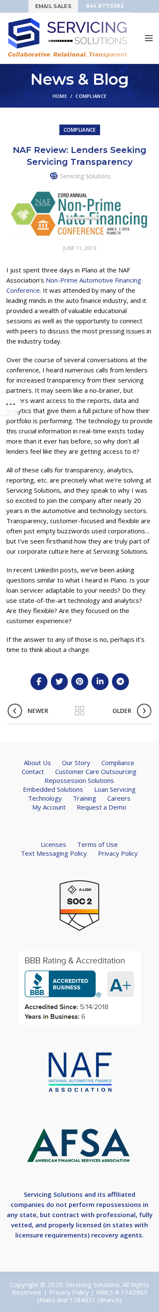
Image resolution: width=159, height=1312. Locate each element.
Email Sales (53, 6)
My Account (49, 807)
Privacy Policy (118, 853)
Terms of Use (97, 844)
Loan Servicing (115, 789)
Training (84, 798)
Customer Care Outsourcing (96, 771)
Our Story (76, 762)
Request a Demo (101, 807)
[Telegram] (120, 681)
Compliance (90, 96)
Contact (33, 771)
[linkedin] (100, 681)
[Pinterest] (79, 681)
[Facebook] (39, 681)
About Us (37, 762)
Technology (45, 798)
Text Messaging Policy (54, 853)
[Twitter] (59, 681)
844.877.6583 (105, 6)
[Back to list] (79, 711)
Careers (119, 798)
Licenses (53, 844)
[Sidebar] (10, 404)
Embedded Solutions (53, 789)
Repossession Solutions (79, 780)
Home (60, 96)
